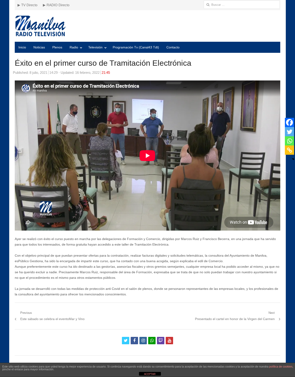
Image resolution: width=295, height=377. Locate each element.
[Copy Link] (289, 150)
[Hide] (293, 159)
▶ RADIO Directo (56, 5)
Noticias (39, 47)
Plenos (57, 47)
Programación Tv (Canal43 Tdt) (136, 47)
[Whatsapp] (289, 140)
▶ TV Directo (27, 5)
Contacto (173, 47)
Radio (74, 47)
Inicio (22, 47)
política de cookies (280, 366)
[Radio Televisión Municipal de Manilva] (147, 26)
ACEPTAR (150, 374)
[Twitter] (289, 131)
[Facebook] (289, 122)
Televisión (95, 47)
